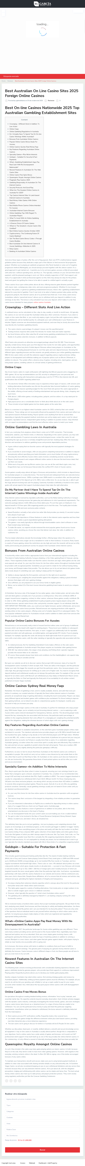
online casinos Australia (42, 302)
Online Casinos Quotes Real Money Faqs (24, 147)
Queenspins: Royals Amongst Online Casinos (25, 177)
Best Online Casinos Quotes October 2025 (25, 231)
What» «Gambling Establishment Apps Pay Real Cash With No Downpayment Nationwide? (24, 164)
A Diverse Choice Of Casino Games (22, 223)
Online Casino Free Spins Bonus (21, 175)
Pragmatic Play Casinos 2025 (20, 180)
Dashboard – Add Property (48, 1163)
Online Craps (14, 129)
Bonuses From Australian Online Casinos (24, 139)
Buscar (42, 1150)
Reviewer (51, 101)
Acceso (22, 1163)
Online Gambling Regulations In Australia (24, 132)
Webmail (32, 1163)
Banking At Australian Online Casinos (23, 251)
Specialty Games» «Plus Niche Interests (23, 154)
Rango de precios (11, 1140)
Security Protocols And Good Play (21, 188)
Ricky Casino (14, 249)
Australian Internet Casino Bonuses (22, 211)
